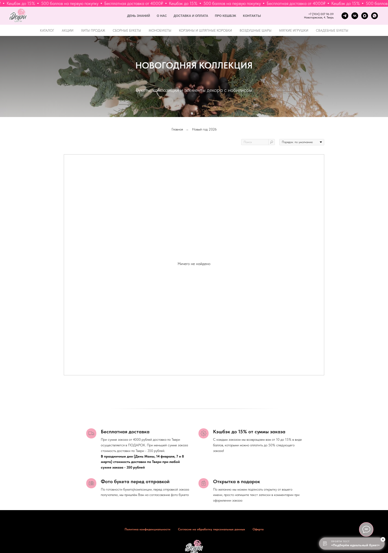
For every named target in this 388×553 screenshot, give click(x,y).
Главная (177, 129)
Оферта (258, 529)
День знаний (138, 16)
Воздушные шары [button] (255, 31)
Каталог (47, 31)
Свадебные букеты (332, 31)
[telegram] (345, 15)
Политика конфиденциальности (147, 529)
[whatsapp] (374, 15)
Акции (67, 31)
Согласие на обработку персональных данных (211, 529)
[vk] (354, 15)
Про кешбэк (225, 16)
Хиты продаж (93, 31)
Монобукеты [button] (160, 31)
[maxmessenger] (364, 15)
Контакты (252, 16)
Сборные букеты (127, 31)
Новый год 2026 (204, 129)
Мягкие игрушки (293, 31)
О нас (162, 16)
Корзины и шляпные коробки (205, 31)
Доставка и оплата (191, 16)
